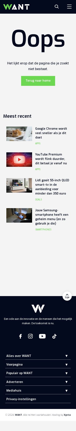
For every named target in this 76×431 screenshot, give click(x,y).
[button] (63, 355)
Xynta (67, 415)
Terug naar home (38, 81)
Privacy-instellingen (21, 399)
